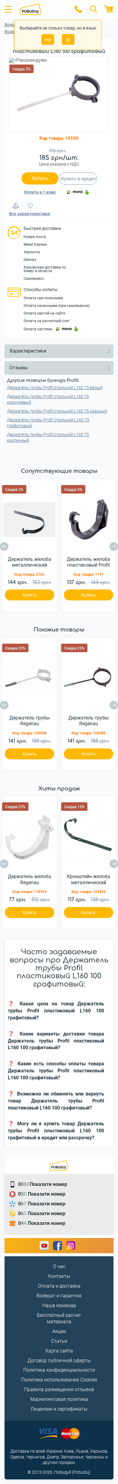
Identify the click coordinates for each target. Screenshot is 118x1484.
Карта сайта (59, 1351)
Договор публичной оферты (59, 1360)
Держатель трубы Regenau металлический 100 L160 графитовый (88, 721)
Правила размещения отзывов (59, 1389)
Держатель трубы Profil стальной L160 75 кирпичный (48, 437)
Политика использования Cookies (59, 1380)
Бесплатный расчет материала (59, 1318)
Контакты (59, 1276)
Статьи (59, 1341)
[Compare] (15, 206)
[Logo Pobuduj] (43, 9)
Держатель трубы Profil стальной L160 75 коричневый (48, 399)
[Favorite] (30, 206)
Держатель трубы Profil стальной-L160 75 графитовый (48, 422)
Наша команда (59, 1305)
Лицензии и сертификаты (59, 1409)
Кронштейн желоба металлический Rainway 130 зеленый (88, 880)
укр (47, 39)
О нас (59, 1266)
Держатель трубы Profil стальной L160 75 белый (55, 387)
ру (68, 39)
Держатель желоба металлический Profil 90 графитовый (29, 562)
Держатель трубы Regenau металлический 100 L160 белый (29, 721)
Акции (59, 1331)
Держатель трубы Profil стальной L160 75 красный (57, 411)
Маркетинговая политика (59, 1399)
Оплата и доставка (59, 1286)
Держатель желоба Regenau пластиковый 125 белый (29, 880)
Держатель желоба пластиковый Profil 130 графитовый (88, 562)
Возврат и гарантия (59, 1296)
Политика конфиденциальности (59, 1370)
